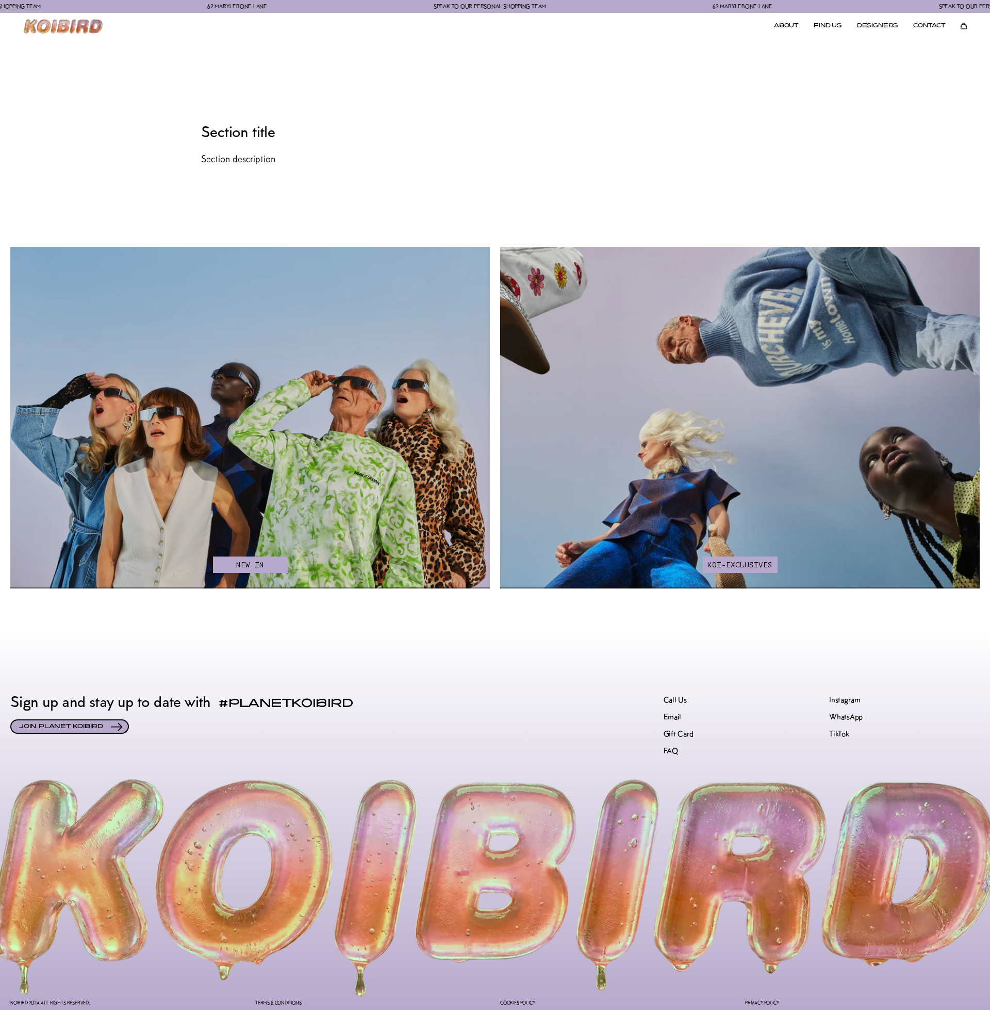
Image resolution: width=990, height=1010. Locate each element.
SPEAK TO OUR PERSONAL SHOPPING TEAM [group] (418, 6)
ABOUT (786, 26)
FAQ (671, 751)
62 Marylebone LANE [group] (166, 6)
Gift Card (679, 734)
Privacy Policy (762, 1002)
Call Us (675, 700)
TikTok (839, 734)
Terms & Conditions (278, 1002)
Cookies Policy (517, 1002)
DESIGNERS (877, 26)
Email (673, 717)
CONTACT (929, 26)
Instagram (844, 700)
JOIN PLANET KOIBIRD (61, 726)
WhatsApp (846, 717)
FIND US (828, 26)
